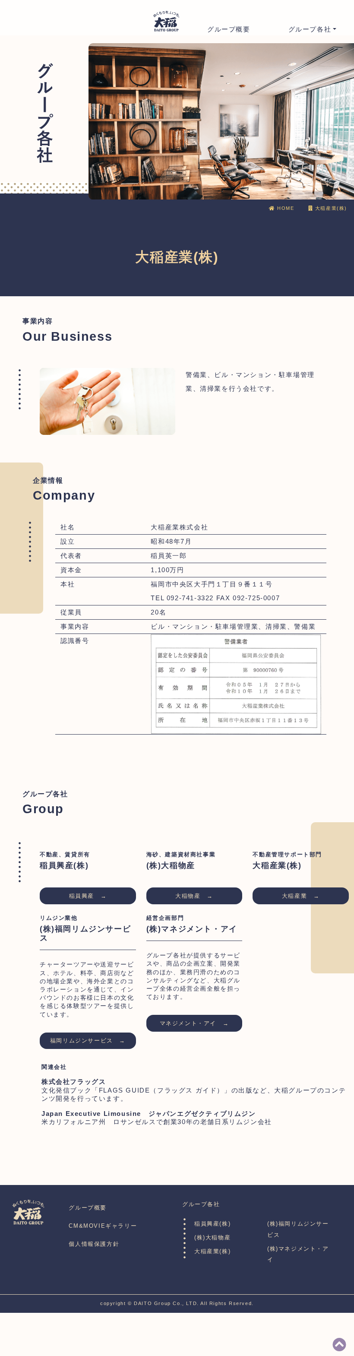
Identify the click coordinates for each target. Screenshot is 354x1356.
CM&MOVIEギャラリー (103, 1226)
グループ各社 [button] (310, 29)
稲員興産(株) (212, 1223)
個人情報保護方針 (94, 1244)
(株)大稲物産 (212, 1237)
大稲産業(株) (212, 1251)
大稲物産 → (194, 896)
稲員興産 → (88, 896)
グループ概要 (228, 29)
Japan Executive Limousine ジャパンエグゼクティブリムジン (148, 1113)
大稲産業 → (301, 896)
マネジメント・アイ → (194, 1023)
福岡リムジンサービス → (88, 1040)
